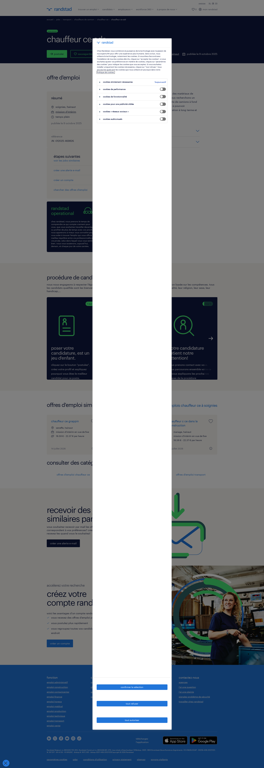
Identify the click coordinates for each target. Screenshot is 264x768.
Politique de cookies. (106, 72)
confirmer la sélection (132, 687)
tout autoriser (132, 720)
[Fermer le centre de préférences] (6, 763)
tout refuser (132, 703)
